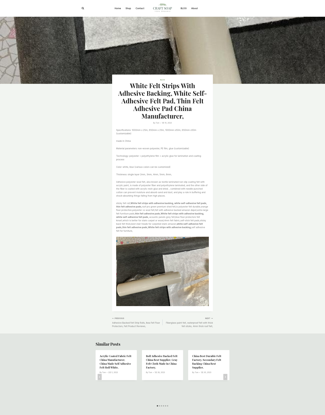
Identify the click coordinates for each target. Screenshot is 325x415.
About (194, 8)
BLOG (184, 8)
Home (118, 8)
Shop (128, 8)
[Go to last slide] (100, 377)
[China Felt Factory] (162, 8)
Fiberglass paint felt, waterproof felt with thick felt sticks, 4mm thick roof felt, (189, 322)
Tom (157, 123)
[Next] (225, 377)
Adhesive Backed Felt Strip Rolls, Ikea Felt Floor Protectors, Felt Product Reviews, (136, 322)
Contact (140, 8)
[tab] (157, 406)
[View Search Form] (83, 8)
